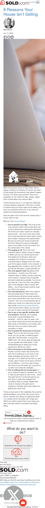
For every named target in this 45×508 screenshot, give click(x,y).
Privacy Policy (31, 482)
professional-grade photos (26, 305)
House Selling (19, 221)
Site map (9, 482)
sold (4, 399)
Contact (3, 482)
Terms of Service (19, 482)
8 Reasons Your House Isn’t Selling (20, 11)
